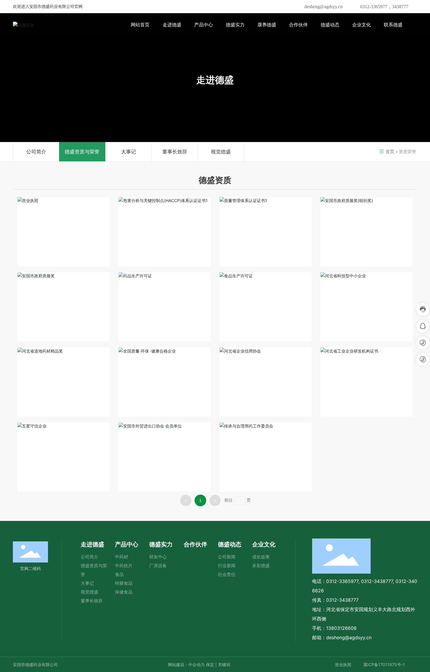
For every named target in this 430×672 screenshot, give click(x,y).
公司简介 (36, 152)
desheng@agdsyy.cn (324, 6)
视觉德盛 (221, 152)
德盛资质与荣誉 (82, 152)
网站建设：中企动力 (186, 664)
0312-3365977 (373, 6)
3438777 (400, 6)
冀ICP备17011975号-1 (384, 664)
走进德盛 (215, 80)
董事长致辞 (174, 152)
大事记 (128, 152)
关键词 (224, 664)
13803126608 (341, 628)
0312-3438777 (377, 581)
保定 (210, 664)
